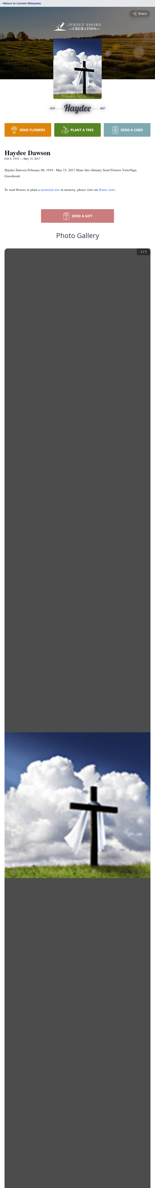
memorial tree (50, 189)
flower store (107, 189)
